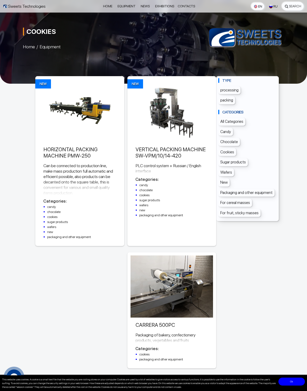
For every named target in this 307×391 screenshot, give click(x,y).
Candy (225, 131)
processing (229, 90)
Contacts (186, 6)
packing (226, 100)
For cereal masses (235, 202)
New (224, 182)
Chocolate (229, 141)
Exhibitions (164, 6)
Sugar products (233, 162)
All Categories (231, 121)
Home (107, 6)
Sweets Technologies (27, 6)
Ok (291, 381)
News (145, 6)
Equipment (127, 6)
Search (295, 6)
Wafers (226, 172)
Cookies (227, 152)
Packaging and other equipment (246, 192)
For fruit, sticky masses (239, 212)
